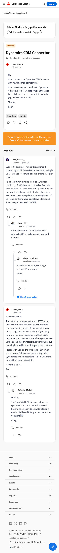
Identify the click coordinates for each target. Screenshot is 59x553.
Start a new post (26, 140)
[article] (29, 188)
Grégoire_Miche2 (30, 258)
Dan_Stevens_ (18, 159)
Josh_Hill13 (22, 223)
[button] (15, 58)
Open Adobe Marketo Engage (26, 32)
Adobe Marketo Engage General (15, 13)
